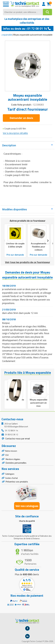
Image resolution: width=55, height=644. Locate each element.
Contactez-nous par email (17, 438)
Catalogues (9, 473)
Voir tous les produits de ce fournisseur (27, 262)
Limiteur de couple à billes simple (15, 245)
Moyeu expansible (15, 399)
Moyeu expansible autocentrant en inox (38, 403)
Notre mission (11, 450)
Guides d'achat (11, 477)
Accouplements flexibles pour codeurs (38, 246)
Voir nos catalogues (27, 506)
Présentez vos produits (17, 481)
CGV (7, 454)
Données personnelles (16, 462)
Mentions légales (12, 459)
